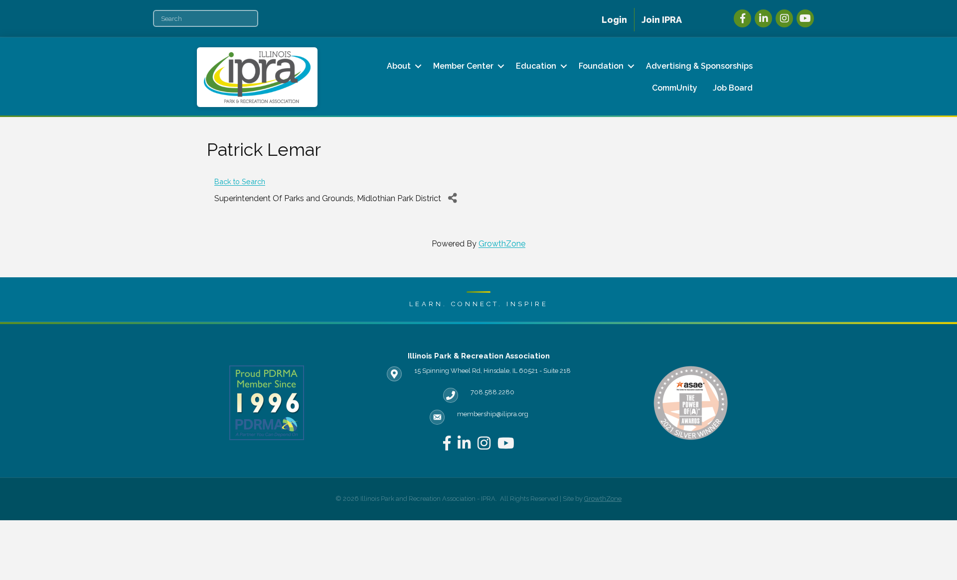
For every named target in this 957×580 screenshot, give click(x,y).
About (399, 66)
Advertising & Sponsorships (699, 66)
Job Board (733, 88)
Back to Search (239, 181)
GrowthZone (501, 243)
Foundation (601, 66)
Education (536, 66)
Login (614, 19)
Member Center (463, 66)
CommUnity (674, 88)
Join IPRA (661, 19)
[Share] (452, 198)
